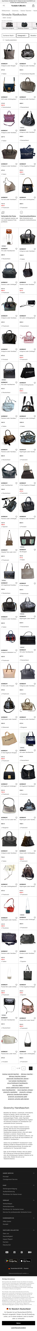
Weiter (18, 1323)
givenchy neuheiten (10, 1092)
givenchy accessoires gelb (17, 1097)
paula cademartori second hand (17, 1087)
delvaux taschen (27, 1074)
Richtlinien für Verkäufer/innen (13, 1209)
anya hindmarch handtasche (17, 1083)
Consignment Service (10, 1179)
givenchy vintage (25, 1092)
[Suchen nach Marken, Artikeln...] (4, 5)
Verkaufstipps (7, 1204)
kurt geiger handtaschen (17, 1081)
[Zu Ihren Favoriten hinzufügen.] (16, 64)
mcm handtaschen (8, 1090)
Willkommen (6, 11)
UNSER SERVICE (8, 1173)
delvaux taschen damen (17, 1076)
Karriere (5, 1242)
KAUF (4, 1185)
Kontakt (5, 1224)
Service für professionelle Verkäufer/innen (17, 1212)
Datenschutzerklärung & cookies (18, 1273)
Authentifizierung (9, 1191)
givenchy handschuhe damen (17, 1094)
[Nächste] (23, 1068)
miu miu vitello (17, 1085)
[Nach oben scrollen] (31, 1068)
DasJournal (7, 1245)
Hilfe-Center (7, 1221)
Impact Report (7, 1239)
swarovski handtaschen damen (17, 1078)
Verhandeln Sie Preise (8, 216)
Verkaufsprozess (8, 1206)
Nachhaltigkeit (8, 1236)
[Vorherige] (13, 1068)
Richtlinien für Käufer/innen (12, 1194)
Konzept (5, 1176)
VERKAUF (6, 1200)
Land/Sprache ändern (18, 1328)
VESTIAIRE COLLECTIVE (11, 1230)
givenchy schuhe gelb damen (18, 1099)
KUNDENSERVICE (8, 1218)
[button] (33, 5)
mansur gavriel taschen (10, 1074)
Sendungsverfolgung (10, 1189)
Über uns (6, 1233)
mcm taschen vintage (25, 1090)
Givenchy (15, 11)
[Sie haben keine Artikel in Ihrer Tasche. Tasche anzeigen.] (33, 5)
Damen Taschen (26, 11)
